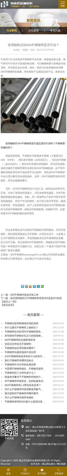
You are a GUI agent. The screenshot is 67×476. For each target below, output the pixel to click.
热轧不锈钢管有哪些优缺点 (19, 360)
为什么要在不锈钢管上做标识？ (21, 327)
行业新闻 (12, 30)
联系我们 (26, 420)
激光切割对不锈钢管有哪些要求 (21, 393)
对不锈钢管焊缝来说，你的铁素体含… (25, 381)
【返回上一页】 (9, 301)
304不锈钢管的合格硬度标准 (20, 339)
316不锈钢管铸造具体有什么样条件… (25, 356)
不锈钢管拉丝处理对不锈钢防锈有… (24, 331)
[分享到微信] (42, 286)
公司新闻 (33, 30)
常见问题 (55, 30)
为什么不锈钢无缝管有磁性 (19, 397)
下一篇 (31, 298)
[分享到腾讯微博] (34, 286)
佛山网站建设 (48, 464)
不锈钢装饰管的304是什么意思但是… (25, 401)
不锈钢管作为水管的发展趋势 (20, 364)
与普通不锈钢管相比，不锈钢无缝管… (25, 368)
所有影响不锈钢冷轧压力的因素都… (24, 335)
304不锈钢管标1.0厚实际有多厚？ (23, 385)
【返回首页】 (8, 305)
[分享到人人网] (38, 286)
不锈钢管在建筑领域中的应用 (20, 352)
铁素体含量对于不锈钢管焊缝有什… (24, 376)
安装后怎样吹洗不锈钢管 (18, 344)
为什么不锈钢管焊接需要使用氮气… (24, 389)
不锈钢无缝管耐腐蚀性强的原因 (21, 323)
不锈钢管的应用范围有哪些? (20, 348)
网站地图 (61, 464)
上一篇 (19, 294)
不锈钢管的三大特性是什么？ (20, 372)
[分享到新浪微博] (30, 286)
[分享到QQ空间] (26, 286)
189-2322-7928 (44, 435)
